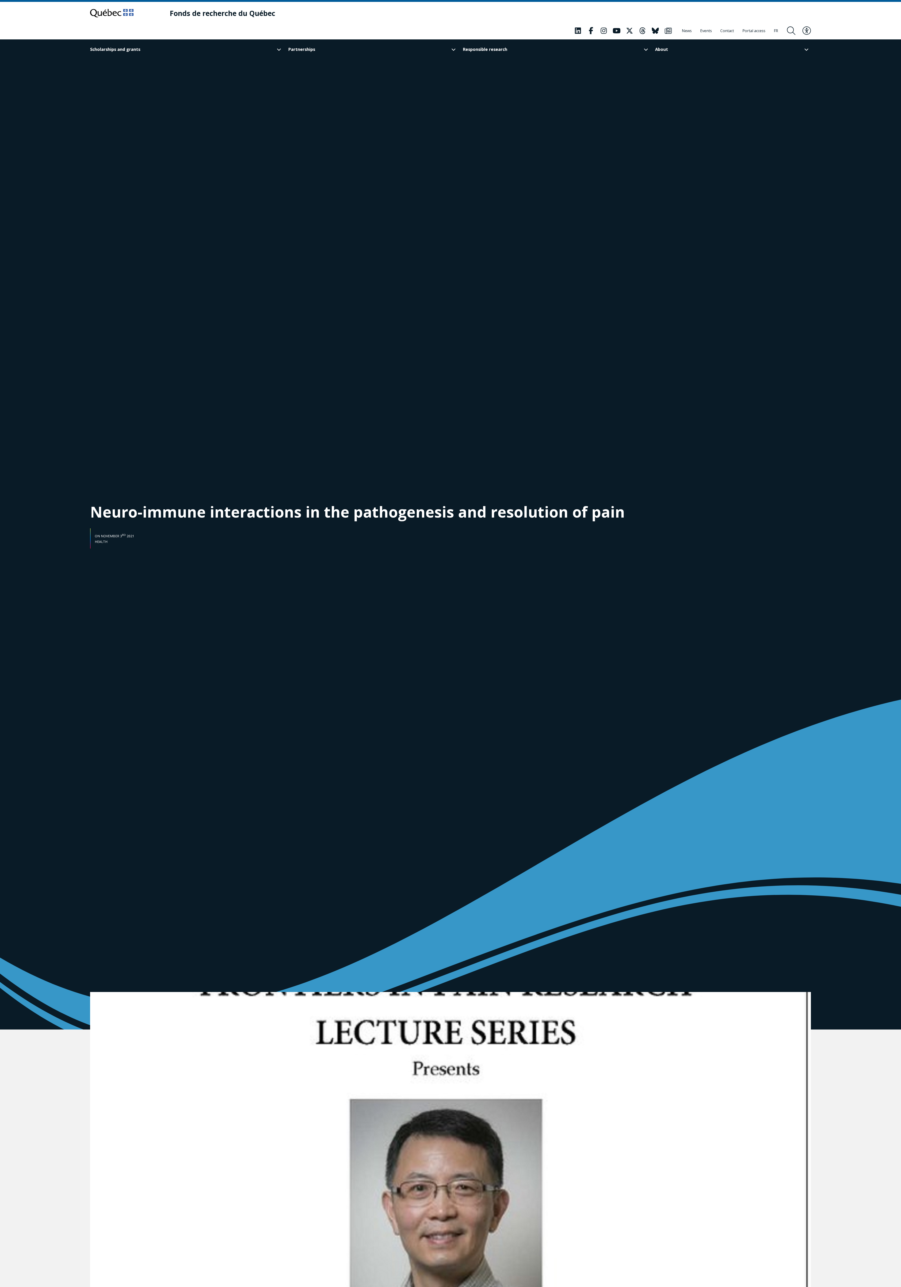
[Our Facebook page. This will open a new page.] (591, 30)
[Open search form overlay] (791, 30)
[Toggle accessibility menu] (806, 30)
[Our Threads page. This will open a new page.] (642, 30)
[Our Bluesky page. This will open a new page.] (655, 30)
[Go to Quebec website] (112, 13)
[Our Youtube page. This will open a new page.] (616, 30)
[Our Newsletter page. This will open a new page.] (668, 30)
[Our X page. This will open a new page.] (629, 30)
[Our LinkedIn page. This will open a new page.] (578, 30)
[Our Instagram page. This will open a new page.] (603, 30)
